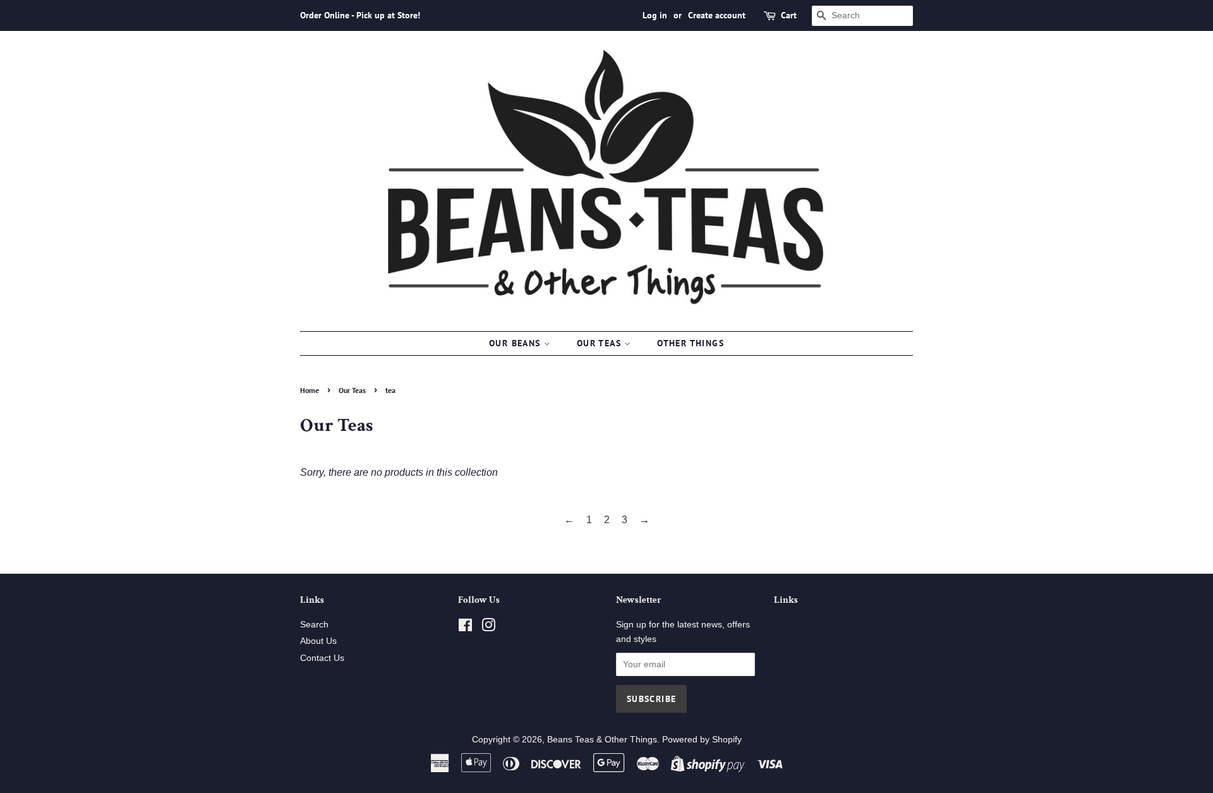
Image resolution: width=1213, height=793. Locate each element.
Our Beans (516, 343)
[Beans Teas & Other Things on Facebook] (465, 628)
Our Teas (601, 343)
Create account (716, 15)
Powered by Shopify (702, 739)
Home (309, 390)
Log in (655, 15)
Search (314, 624)
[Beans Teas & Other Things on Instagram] (488, 628)
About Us (318, 641)
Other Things (690, 343)
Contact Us (322, 658)
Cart (789, 15)
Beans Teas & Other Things (602, 739)
